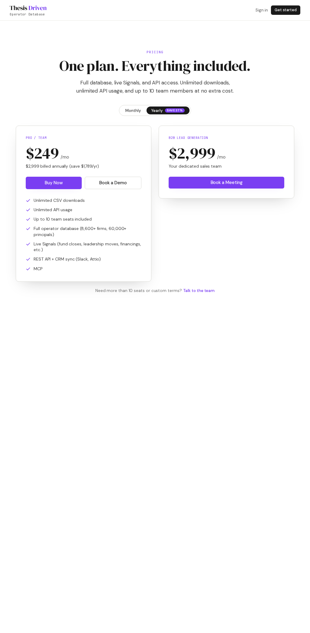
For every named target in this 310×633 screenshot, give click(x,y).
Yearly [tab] (167, 110)
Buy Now (53, 182)
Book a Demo (113, 182)
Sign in (262, 10)
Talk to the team (199, 290)
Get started (286, 10)
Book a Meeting (226, 182)
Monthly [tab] (132, 110)
